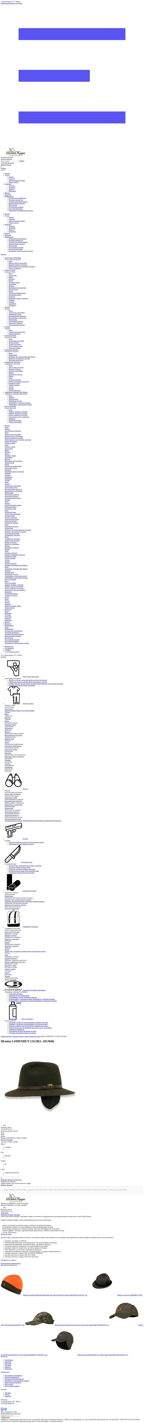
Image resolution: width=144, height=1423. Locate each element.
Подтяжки (12, 710)
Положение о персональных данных (21, 210)
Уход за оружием (10, 583)
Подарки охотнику (11, 958)
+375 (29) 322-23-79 (7, 163)
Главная (3, 1036)
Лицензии (12, 187)
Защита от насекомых (12, 939)
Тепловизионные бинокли (13, 821)
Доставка (12, 186)
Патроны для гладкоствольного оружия (18, 900)
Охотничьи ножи (10, 512)
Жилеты (7, 732)
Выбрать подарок (6, 1185)
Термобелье (8, 767)
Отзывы (10, 1215)
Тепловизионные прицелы (52, 821)
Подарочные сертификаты (17, 198)
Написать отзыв (6, 1234)
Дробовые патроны (11, 901)
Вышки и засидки (11, 935)
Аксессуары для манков (13, 951)
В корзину (4, 1180)
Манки (7, 949)
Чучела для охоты (10, 980)
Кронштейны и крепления (13, 805)
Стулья (7, 972)
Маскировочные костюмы (13, 735)
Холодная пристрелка (12, 908)
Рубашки (8, 760)
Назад (11, 261)
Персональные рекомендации (11, 1263)
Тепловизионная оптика (13, 819)
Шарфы (31, 710)
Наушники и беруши (12, 946)
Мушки (7, 942)
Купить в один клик (14, 1180)
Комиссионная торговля (17, 203)
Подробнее (4, 1213)
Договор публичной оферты (18, 202)
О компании (9, 1360)
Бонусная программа (16, 209)
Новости (11, 189)
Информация (9, 196)
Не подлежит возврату (16, 207)
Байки (7, 714)
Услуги (7, 175)
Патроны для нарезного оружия (15, 905)
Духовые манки (26, 951)
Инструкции (13, 205)
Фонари (7, 976)
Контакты (8, 194)
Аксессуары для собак (12, 932)
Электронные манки (39, 951)
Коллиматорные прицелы (13, 801)
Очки (6, 955)
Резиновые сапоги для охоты (14, 756)
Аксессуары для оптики (13, 794)
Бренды (7, 193)
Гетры (7, 710)
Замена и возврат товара (17, 180)
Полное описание (7, 1140)
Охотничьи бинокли (11, 815)
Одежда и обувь (10, 447)
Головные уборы (10, 725)
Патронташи (9, 896)
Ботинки (7, 718)
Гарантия (12, 179)
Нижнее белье (9, 739)
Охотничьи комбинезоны (13, 746)
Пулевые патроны (38, 901)
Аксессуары (9, 709)
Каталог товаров (12, 1036)
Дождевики (8, 728)
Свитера (7, 764)
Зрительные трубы (11, 798)
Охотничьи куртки (11, 749)
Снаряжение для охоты (12, 539)
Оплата (11, 177)
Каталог (7, 173)
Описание (4, 1215)
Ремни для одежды (22, 710)
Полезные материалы (16, 200)
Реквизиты (12, 191)
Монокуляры (9, 808)
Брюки (7, 721)
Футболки (8, 771)
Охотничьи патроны (11, 526)
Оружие (7, 503)
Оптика (7, 484)
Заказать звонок (6, 165)
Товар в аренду (14, 182)
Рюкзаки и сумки (10, 965)
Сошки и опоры (10, 969)
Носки (7, 742)
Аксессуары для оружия (13, 434)
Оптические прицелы (12, 812)
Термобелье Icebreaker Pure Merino (16, 569)
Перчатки (8, 753)
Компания (8, 184)
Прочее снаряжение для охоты (15, 962)
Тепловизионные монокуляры (33, 821)
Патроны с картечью (25, 901)
